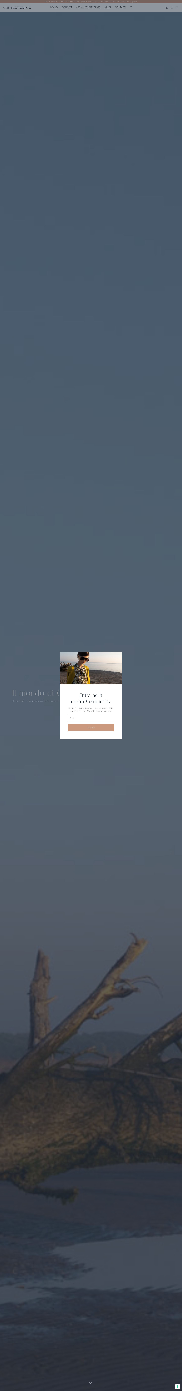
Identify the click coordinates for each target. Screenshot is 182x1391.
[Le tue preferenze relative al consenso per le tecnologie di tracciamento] (177, 1386)
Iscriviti (91, 728)
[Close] (118, 655)
